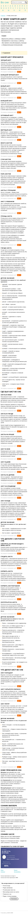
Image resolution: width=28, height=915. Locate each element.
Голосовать (14, 898)
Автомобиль (17, 871)
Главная (3, 15)
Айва (2, 870)
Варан (15, 870)
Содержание (6, 52)
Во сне (5, 2)
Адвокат (3, 871)
